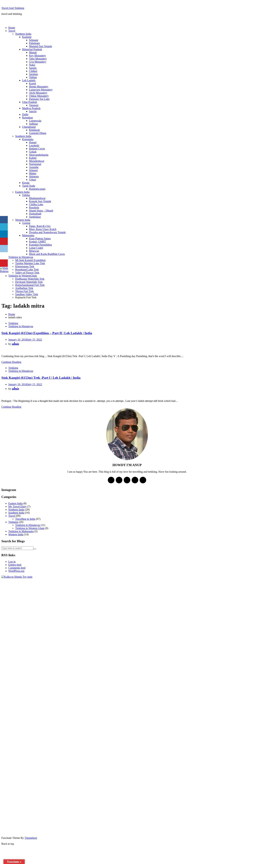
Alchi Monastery (38, 92)
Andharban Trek (24, 288)
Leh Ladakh (28, 80)
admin (15, 343)
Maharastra (28, 235)
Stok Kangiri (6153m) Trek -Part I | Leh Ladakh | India (41, 377)
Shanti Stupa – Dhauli (41, 210)
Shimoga (34, 176)
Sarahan (33, 74)
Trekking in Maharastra (21, 531)
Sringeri (33, 170)
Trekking (13, 323)
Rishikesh (34, 129)
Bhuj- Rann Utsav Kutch (42, 229)
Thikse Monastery (39, 95)
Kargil (32, 83)
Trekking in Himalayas (20, 257)
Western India (22, 219)
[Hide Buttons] (4, 271)
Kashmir (26, 36)
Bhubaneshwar (37, 198)
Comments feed (16, 567)
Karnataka (27, 139)
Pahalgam (34, 43)
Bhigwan (34, 250)
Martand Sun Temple (40, 46)
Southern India (23, 136)
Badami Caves (37, 148)
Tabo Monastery (38, 58)
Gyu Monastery (37, 61)
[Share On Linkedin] (4, 234)
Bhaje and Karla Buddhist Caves (47, 254)
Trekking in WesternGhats (22, 275)
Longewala (35, 120)
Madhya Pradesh (31, 108)
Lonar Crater (36, 247)
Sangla (32, 67)
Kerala (25, 182)
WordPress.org (16, 570)
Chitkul (33, 71)
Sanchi (32, 111)
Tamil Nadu (28, 185)
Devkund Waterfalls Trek (29, 281)
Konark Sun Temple (40, 201)
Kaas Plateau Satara (40, 238)
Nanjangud (35, 164)
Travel (11, 30)
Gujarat (26, 223)
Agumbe (34, 167)
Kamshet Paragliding (40, 244)
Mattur (32, 173)
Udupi (32, 179)
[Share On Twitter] (4, 227)
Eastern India (22, 192)
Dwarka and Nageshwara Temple (47, 232)
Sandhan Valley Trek (26, 294)
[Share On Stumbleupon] (4, 256)
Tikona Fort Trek (24, 291)
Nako (32, 64)
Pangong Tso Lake (39, 98)
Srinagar (33, 40)
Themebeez (31, 837)
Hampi (32, 142)
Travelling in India (25, 518)
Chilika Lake (36, 204)
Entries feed (14, 564)
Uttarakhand (29, 126)
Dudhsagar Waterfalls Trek (29, 278)
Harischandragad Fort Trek (30, 285)
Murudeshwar (36, 161)
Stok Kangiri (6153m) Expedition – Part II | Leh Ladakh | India (46, 333)
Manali (33, 52)
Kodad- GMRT (37, 241)
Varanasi (33, 105)
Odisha (26, 195)
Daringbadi (35, 213)
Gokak (32, 151)
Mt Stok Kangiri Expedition (30, 260)
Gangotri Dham (37, 133)
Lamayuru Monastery (41, 89)
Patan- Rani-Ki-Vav (40, 226)
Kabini (32, 157)
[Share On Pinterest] (4, 241)
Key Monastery (37, 55)
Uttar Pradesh (29, 102)
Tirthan (33, 77)
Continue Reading (11, 362)
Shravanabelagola (38, 154)
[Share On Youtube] (4, 263)
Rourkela (34, 207)
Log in (12, 561)
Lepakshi (34, 145)
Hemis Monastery (38, 86)
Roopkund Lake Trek (27, 269)
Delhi (25, 114)
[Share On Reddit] (4, 248)
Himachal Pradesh (32, 49)
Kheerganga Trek (24, 266)
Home (11, 27)
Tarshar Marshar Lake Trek (30, 263)
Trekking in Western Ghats (29, 528)
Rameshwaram (37, 188)
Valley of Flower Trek (27, 272)
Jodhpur (33, 123)
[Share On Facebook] (4, 219)
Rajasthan (27, 117)
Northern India (23, 33)
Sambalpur (35, 216)
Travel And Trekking (12, 8)
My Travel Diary (17, 506)
